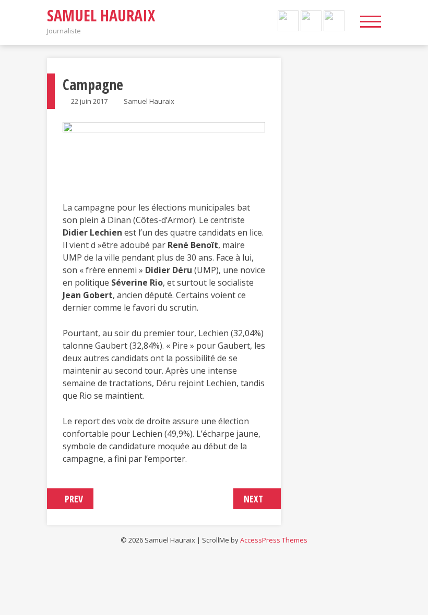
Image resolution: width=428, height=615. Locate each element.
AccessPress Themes (273, 540)
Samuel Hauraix (101, 15)
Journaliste (64, 30)
